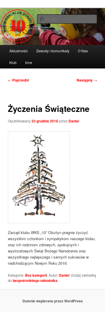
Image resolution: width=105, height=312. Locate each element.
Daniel (74, 121)
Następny (87, 80)
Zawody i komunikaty (52, 50)
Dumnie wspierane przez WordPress (52, 301)
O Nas (83, 50)
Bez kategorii (36, 275)
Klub (13, 62)
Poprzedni (18, 80)
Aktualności (18, 50)
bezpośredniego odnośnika (35, 280)
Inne (28, 62)
